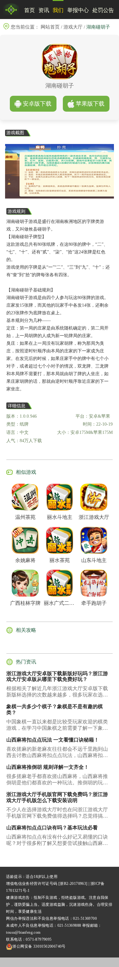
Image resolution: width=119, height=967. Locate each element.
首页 (29, 10)
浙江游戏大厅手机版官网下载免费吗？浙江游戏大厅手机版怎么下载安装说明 (57, 797)
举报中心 (78, 10)
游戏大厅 (73, 26)
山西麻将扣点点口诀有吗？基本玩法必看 (52, 827)
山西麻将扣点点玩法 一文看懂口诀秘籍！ (52, 739)
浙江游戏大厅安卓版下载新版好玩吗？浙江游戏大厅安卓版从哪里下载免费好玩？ (57, 676)
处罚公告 (103, 10)
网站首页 (50, 26)
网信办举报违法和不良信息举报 (33, 918)
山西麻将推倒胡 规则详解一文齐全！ (47, 767)
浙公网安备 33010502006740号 (38, 946)
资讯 (43, 10)
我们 (58, 10)
